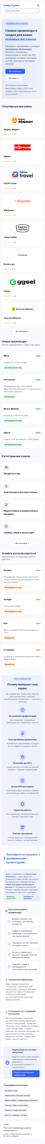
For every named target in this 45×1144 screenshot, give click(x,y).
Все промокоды (15, 71)
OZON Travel (28, 88)
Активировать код (13, 368)
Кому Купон (11, 5)
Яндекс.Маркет (11, 88)
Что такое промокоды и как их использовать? (17, 1129)
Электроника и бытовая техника (17, 1095)
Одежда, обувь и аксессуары (16, 1105)
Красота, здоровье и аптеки (16, 1115)
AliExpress (9, 91)
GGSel (34, 91)
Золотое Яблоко (11, 94)
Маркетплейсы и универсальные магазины (21, 1100)
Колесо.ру (27, 91)
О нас (6, 1124)
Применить (9, 397)
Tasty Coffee (18, 91)
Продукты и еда (11, 1091)
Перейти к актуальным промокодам (24, 1073)
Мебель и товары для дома (15, 1110)
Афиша (20, 88)
